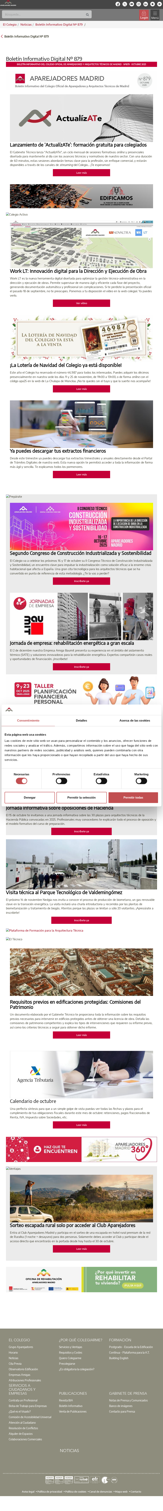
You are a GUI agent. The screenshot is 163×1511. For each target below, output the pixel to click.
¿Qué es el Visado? (20, 1411)
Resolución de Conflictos (23, 1428)
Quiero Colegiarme (70, 1358)
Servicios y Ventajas (70, 1347)
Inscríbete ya (81, 581)
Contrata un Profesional (23, 1400)
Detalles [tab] (81, 720)
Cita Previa (15, 1363)
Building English (118, 1358)
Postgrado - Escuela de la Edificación (131, 1347)
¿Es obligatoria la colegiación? (76, 1369)
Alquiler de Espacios (21, 1433)
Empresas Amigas (19, 1374)
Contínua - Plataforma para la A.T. (129, 1352)
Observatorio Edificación (23, 1369)
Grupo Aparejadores (21, 1347)
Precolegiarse (67, 1363)
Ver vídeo (81, 303)
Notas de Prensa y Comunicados (128, 1400)
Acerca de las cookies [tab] (134, 720)
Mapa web (121, 1491)
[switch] (61, 781)
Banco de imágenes (120, 1406)
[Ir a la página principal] (8, 3)
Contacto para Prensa (122, 1411)
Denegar (30, 797)
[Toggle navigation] (155, 15)
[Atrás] (2, 36)
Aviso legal (28, 1491)
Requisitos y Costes (70, 1352)
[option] (31, 1347)
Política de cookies (75, 1491)
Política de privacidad (49, 1491)
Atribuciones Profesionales (25, 1380)
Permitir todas (133, 797)
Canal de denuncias (100, 1491)
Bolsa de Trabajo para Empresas (28, 1406)
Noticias (13, 1358)
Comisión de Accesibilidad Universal (30, 1417)
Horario (13, 1352)
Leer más (81, 172)
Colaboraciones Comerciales (25, 1439)
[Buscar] (87, 14)
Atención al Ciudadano (22, 1422)
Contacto (136, 1491)
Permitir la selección (81, 797)
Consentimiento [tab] (28, 720)
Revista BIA (66, 1400)
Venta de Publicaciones (72, 1411)
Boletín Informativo (70, 1406)
